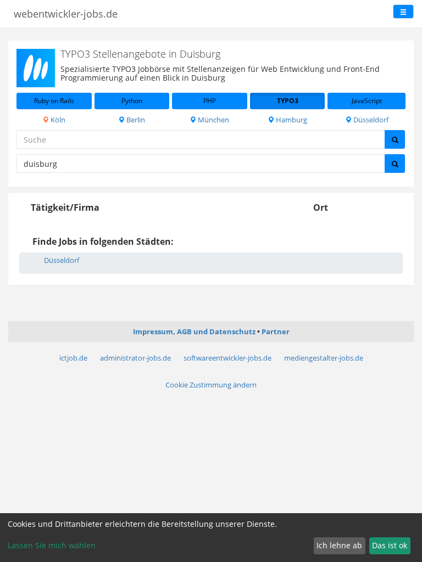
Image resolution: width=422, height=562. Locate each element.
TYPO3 (287, 100)
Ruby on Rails (54, 100)
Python (131, 100)
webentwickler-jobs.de (66, 13)
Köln (57, 120)
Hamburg (290, 120)
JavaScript (367, 100)
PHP (209, 100)
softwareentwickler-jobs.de (227, 358)
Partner (276, 331)
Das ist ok (389, 545)
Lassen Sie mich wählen (52, 545)
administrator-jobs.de (135, 358)
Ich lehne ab (339, 545)
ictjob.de (73, 358)
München (212, 120)
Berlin (135, 120)
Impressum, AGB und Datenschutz (194, 331)
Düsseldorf (370, 120)
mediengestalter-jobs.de (323, 358)
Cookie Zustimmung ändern (211, 385)
